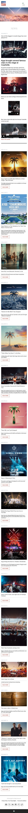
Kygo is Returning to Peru (8, 478)
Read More (5, 187)
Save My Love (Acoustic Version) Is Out (12, 271)
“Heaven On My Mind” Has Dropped (11, 311)
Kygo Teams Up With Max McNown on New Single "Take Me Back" (13, 179)
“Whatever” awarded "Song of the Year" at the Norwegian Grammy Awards (13, 739)
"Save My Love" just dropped (9, 430)
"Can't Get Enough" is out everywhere (11, 783)
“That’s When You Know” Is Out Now (11, 353)
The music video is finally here (9, 708)
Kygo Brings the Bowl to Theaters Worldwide (13, 561)
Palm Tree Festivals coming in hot (10, 648)
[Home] (3, 3)
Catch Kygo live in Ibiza (7, 679)
